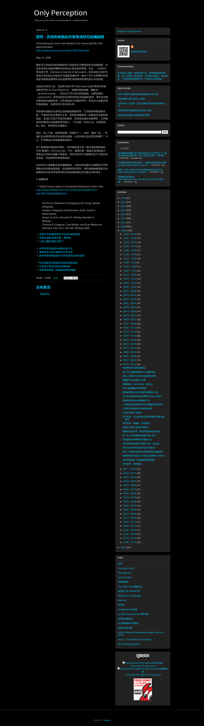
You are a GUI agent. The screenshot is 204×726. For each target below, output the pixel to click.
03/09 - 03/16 (130, 505)
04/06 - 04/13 (130, 489)
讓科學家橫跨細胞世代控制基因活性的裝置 (62, 255)
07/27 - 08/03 (130, 323)
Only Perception (60, 12)
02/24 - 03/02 (130, 513)
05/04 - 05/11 (130, 473)
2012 (123, 214)
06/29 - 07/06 (130, 339)
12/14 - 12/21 (130, 242)
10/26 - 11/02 (130, 270)
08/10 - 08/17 (130, 315)
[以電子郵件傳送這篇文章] (65, 278)
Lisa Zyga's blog (126, 568)
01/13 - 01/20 (130, 538)
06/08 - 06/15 (130, 352)
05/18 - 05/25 (130, 364)
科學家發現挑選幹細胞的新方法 (56, 248)
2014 (123, 206)
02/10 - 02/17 (130, 521)
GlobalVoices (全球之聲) (129, 595)
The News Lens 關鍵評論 (130, 586)
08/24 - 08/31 (130, 307)
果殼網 (121, 604)
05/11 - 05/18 (130, 468)
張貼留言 (44, 293)
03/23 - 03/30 (130, 497)
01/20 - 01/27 (130, 534)
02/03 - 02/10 (130, 525)
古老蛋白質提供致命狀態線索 (54, 266)
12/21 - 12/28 (130, 238)
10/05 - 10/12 (130, 282)
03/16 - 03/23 (130, 501)
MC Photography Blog (129, 644)
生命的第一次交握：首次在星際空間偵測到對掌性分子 (142, 104)
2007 (123, 547)
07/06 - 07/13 (130, 335)
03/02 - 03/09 (130, 509)
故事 (120, 563)
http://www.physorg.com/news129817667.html (62, 50)
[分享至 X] (70, 278)
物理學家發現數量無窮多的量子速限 (134, 110)
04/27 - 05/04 (130, 477)
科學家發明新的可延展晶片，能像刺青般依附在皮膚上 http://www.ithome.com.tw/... (142, 163)
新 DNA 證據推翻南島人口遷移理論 (139, 371)
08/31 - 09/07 (130, 303)
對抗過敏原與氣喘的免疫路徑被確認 (58, 262)
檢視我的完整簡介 (139, 51)
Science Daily (124, 577)
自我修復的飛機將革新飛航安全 (137, 439)
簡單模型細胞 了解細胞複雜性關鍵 (57, 270)
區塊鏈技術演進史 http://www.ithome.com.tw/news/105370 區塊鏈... (140, 179)
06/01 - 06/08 (130, 356)
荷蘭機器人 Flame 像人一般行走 (138, 384)
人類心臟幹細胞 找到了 (51, 241)
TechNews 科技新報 (127, 609)
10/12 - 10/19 (130, 278)
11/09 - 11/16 (130, 262)
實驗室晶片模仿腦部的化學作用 (56, 252)
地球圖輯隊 (123, 581)
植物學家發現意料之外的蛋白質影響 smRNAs (144, 455)
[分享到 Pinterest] (76, 278)
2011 (123, 218)
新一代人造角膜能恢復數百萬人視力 (139, 435)
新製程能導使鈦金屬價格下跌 (136, 400)
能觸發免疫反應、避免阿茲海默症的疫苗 (141, 431)
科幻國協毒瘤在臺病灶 (128, 623)
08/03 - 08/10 (130, 319)
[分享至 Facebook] (73, 278)
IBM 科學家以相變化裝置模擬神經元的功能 (138, 94)
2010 (123, 222)
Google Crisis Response (129, 31)
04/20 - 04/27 (130, 481)
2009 (123, 226)
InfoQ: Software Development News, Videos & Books (141, 633)
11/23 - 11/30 (130, 254)
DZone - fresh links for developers (135, 639)
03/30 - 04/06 (130, 493)
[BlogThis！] (67, 278)
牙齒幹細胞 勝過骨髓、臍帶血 (55, 237)
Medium (122, 600)
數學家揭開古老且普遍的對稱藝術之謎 (140, 392)
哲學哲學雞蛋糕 (125, 618)
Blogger (106, 720)
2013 (123, 210)
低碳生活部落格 (125, 627)
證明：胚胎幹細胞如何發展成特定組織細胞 (142, 451)
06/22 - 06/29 (130, 343)
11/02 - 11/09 (130, 266)
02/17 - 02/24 (130, 517)
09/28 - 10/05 (130, 287)
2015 (123, 202)
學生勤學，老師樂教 (132, 463)
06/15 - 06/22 (130, 347)
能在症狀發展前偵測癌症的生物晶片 (139, 447)
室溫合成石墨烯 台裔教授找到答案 (134, 115)
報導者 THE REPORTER (129, 591)
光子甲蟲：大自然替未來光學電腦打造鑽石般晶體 (143, 418)
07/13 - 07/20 (130, 331)
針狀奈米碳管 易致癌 (132, 412)
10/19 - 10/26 (130, 274)
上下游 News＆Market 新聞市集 (133, 614)
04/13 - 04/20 (130, 485)
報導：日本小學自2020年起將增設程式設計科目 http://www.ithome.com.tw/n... (140, 171)
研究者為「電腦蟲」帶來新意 (136, 423)
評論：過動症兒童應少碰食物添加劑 (139, 375)
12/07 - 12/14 (130, 246)
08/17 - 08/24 (130, 311)
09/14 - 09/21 (130, 295)
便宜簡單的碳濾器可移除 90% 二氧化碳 (141, 443)
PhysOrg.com (124, 572)
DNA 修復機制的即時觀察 (135, 388)
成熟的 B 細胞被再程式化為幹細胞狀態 (59, 234)
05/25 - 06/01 (130, 360)
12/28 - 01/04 (130, 234)
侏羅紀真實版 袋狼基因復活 (135, 427)
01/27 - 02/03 (130, 530)
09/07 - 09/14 (130, 299)
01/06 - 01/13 (130, 542)
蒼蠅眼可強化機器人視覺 (134, 379)
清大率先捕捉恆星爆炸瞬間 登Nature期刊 (142, 396)
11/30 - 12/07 (130, 250)
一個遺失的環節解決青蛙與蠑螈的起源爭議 (142, 404)
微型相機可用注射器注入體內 (131, 98)
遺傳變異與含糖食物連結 (134, 367)
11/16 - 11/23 (130, 258)
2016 (123, 198)
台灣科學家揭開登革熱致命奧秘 (137, 408)
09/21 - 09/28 (130, 291)
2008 (123, 230)
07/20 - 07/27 (130, 327)
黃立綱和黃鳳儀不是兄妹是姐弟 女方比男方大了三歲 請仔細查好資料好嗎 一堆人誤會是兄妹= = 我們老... (142, 154)
